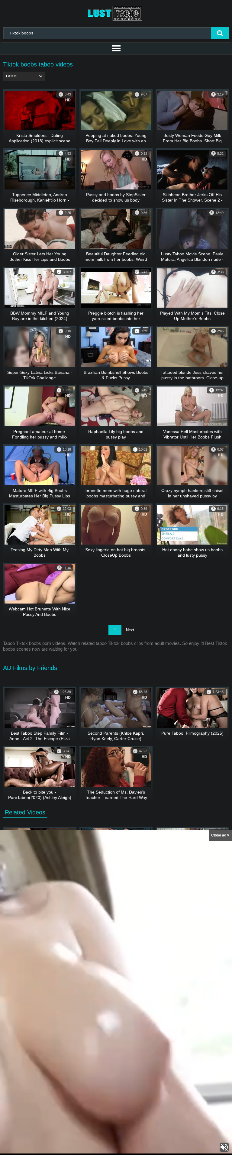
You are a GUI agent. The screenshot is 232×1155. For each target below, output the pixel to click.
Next (130, 630)
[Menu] (116, 48)
